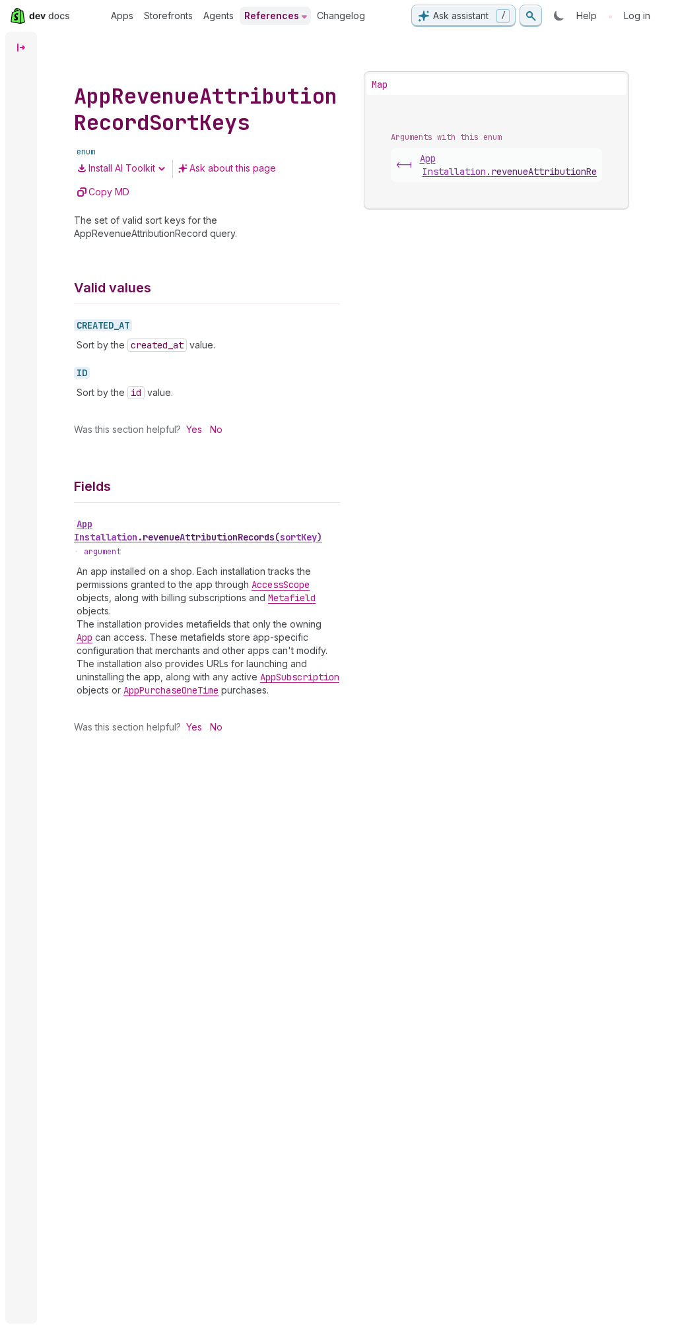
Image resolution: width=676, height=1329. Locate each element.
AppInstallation (198, 530)
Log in (637, 15)
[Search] (531, 16)
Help (586, 15)
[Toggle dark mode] (559, 16)
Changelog (341, 15)
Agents (218, 15)
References (271, 15)
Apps (122, 15)
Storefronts (168, 15)
